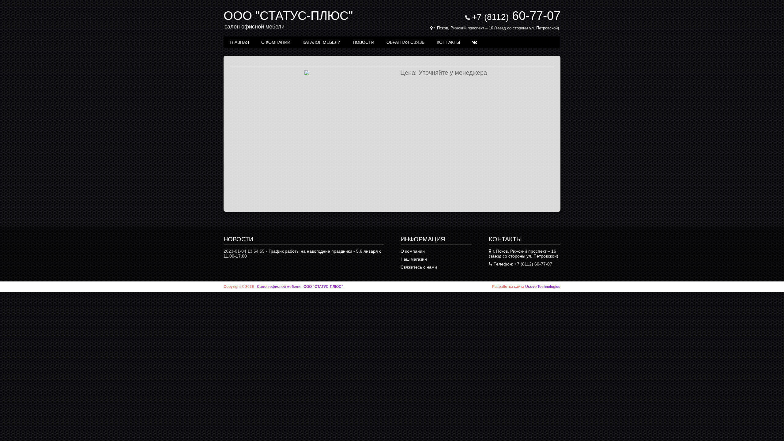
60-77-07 (516, 15)
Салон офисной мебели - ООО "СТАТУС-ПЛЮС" (300, 287)
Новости (363, 42)
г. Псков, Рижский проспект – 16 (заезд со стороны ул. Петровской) (496, 28)
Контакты (448, 42)
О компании (275, 42)
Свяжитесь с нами (419, 267)
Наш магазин (414, 259)
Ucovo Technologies (542, 287)
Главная (239, 42)
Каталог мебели (322, 42)
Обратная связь (405, 42)
